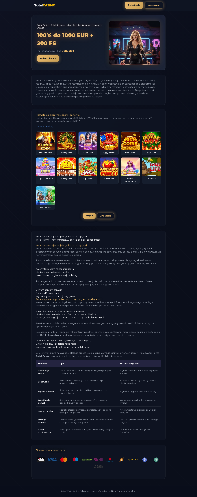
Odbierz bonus (48, 58)
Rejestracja (134, 5)
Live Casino (105, 216)
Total (44, 5)
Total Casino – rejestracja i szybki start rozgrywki (61, 236)
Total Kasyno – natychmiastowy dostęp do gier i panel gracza (68, 240)
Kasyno (89, 216)
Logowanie (153, 5)
